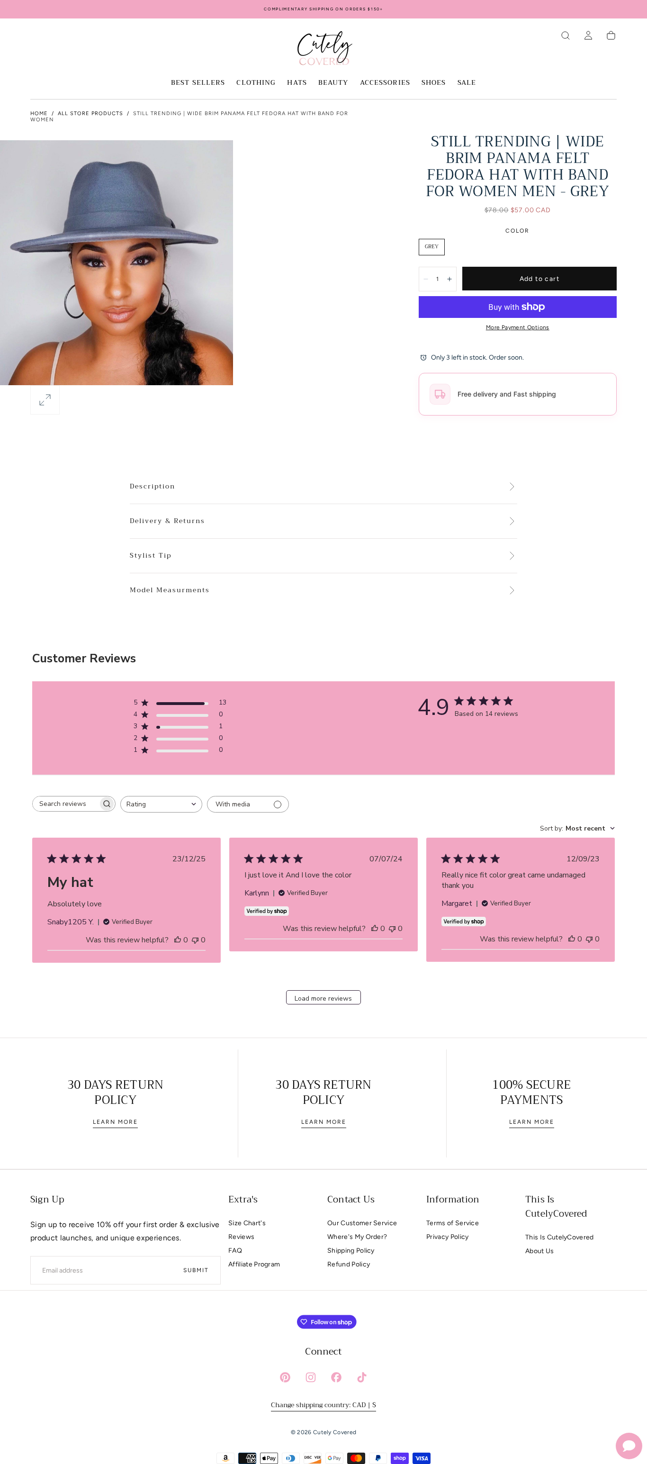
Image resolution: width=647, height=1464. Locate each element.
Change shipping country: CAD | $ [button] (323, 1405)
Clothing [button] (256, 83)
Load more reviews (323, 998)
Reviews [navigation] (241, 1237)
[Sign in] (588, 35)
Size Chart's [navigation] (247, 1223)
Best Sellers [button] (198, 83)
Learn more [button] (115, 1122)
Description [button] (152, 486)
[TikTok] (361, 1377)
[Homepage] (323, 50)
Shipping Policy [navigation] (351, 1251)
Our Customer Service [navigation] (362, 1223)
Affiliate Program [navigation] (254, 1264)
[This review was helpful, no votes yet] (177, 940)
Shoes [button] (434, 83)
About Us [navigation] (539, 1251)
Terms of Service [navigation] (452, 1223)
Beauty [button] (333, 83)
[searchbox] (65, 803)
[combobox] (161, 804)
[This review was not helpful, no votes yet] (195, 940)
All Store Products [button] (90, 113)
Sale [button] (467, 83)
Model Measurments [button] (170, 590)
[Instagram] (310, 1377)
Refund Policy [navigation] (348, 1264)
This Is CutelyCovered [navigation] (559, 1237)
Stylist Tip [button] (150, 555)
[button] (565, 35)
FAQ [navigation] (235, 1251)
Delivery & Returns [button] (167, 521)
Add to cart (539, 279)
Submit (196, 1270)
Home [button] (39, 113)
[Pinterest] (285, 1377)
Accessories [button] (385, 83)
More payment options (517, 327)
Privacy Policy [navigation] (447, 1237)
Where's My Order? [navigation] (357, 1237)
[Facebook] (336, 1377)
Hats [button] (296, 83)
